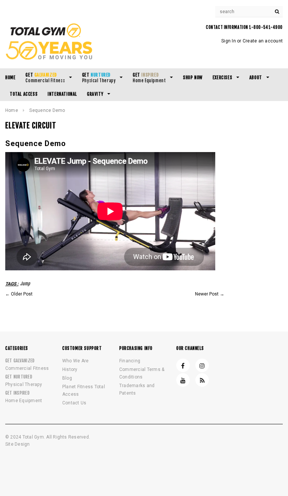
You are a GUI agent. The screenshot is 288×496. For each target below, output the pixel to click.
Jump (25, 283)
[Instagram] (202, 365)
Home (11, 110)
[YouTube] (183, 380)
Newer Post (207, 294)
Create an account (263, 41)
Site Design (17, 444)
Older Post (22, 294)
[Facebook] (183, 365)
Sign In (228, 41)
